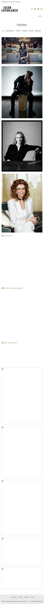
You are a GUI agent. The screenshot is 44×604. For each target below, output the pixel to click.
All (3, 31)
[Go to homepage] (10, 9)
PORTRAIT (38, 31)
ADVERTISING (10, 31)
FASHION (24, 31)
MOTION (31, 31)
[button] (40, 16)
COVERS (17, 31)
